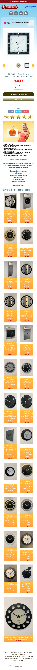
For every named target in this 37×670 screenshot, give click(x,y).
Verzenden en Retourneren (12, 656)
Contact (24, 656)
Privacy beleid (15, 652)
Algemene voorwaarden (18, 654)
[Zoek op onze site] (26, 13)
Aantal (18, 85)
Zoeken (7, 652)
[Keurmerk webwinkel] (18, 23)
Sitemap (30, 656)
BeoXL (16, 665)
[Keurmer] (18, 118)
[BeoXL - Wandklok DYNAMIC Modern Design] (27, 65)
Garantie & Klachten (26, 658)
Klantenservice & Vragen (12, 658)
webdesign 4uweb (18, 660)
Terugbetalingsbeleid (26, 652)
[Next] (33, 65)
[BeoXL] (9, 7)
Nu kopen (18, 99)
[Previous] (4, 65)
